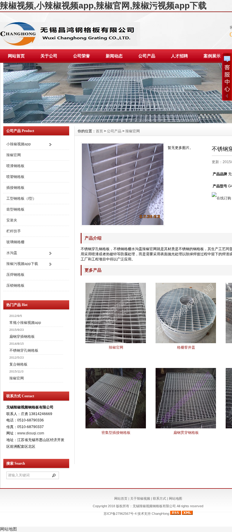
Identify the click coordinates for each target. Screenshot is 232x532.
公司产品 (146, 55)
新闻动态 (114, 55)
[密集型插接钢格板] (116, 428)
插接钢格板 (15, 187)
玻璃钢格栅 (15, 242)
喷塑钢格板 (15, 177)
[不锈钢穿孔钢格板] (123, 184)
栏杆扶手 (13, 231)
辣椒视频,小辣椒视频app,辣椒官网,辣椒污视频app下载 (103, 5)
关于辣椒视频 (140, 498)
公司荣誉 (81, 55)
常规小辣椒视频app (25, 323)
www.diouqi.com (30, 433)
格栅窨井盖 (186, 347)
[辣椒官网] (116, 342)
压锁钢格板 (15, 285)
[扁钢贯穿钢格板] (186, 428)
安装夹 (11, 220)
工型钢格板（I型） (21, 198)
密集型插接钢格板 (116, 432)
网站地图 (175, 498)
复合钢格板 (18, 364)
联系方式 (159, 498)
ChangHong (160, 513)
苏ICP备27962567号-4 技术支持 (128, 513)
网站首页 (16, 55)
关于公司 (48, 55)
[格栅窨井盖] (186, 342)
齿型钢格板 (15, 209)
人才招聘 (179, 55)
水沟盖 (11, 253)
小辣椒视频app (18, 144)
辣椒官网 (13, 155)
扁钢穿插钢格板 (22, 336)
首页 (99, 131)
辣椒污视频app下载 (22, 264)
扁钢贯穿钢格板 (186, 432)
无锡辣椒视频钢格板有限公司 (155, 506)
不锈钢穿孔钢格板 (23, 350)
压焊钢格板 (15, 274)
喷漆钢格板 (15, 166)
